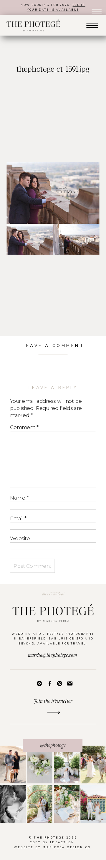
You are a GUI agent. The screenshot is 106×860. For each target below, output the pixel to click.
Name (19, 498)
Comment (24, 427)
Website (20, 538)
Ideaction (62, 842)
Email (18, 518)
